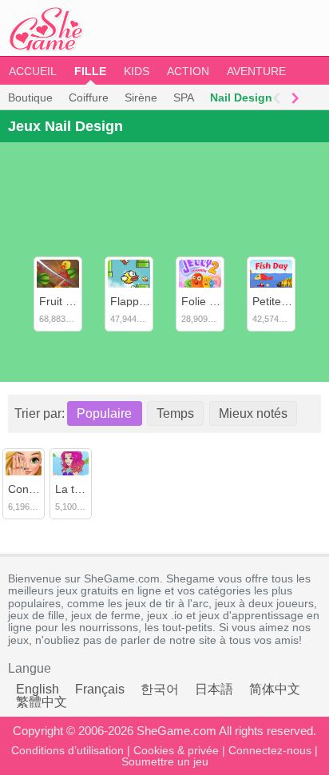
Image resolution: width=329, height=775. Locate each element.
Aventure (256, 71)
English (37, 689)
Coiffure (89, 97)
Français (100, 689)
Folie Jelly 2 (211, 301)
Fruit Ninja (65, 301)
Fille (90, 71)
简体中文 (274, 689)
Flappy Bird (139, 301)
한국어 (160, 689)
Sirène (141, 97)
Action (188, 71)
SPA (183, 97)
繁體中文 (41, 702)
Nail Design (241, 97)
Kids (136, 71)
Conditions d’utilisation (67, 750)
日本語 (214, 689)
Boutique (30, 97)
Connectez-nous (269, 750)
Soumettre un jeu (164, 761)
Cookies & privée (176, 750)
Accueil (33, 71)
